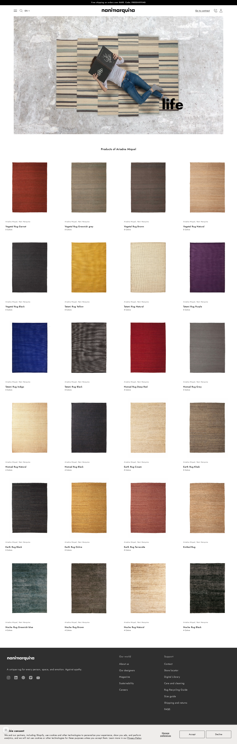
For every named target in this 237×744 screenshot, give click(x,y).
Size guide (170, 696)
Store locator (171, 670)
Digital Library (172, 677)
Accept (192, 734)
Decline (218, 734)
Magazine (124, 677)
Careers (123, 690)
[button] (17, 11)
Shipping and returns (175, 703)
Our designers (127, 670)
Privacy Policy (134, 738)
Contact (168, 664)
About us (124, 664)
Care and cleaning (174, 683)
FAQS (167, 709)
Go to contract (202, 10)
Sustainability (126, 683)
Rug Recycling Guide (175, 690)
